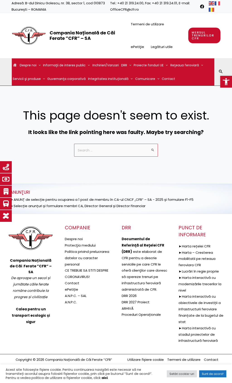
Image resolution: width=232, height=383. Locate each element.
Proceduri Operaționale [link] (141, 314)
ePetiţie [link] (137, 46)
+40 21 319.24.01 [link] (164, 3)
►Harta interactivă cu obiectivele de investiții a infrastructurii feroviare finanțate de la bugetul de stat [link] (201, 309)
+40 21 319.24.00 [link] (130, 3)
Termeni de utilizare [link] (147, 24)
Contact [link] (168, 79)
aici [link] (105, 378)
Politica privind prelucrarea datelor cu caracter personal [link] (87, 258)
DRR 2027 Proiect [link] (136, 302)
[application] (38, 65)
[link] (226, 82)
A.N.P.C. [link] (71, 302)
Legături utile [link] (162, 46)
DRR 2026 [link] (129, 295)
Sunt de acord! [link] (213, 374)
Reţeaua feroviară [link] (184, 65)
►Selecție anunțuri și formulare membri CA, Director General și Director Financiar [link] (77, 205)
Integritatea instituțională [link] (108, 79)
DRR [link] (124, 65)
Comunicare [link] (145, 79)
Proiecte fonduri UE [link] (149, 65)
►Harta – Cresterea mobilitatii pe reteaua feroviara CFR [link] (197, 259)
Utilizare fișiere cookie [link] (145, 359)
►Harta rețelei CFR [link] (194, 246)
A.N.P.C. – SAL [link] (76, 295)
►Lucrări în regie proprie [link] (199, 271)
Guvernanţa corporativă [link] (66, 79)
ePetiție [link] (71, 289)
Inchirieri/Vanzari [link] (105, 65)
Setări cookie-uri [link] (181, 374)
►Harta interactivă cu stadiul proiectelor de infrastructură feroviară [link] (198, 334)
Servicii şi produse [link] (27, 79)
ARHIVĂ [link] (127, 308)
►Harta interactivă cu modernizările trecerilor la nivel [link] (200, 284)
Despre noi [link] (28, 65)
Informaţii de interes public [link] (64, 65)
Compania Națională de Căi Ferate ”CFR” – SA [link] (82, 35)
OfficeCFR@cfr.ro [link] (124, 9)
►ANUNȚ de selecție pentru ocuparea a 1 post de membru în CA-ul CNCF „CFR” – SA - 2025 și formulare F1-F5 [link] (101, 199)
